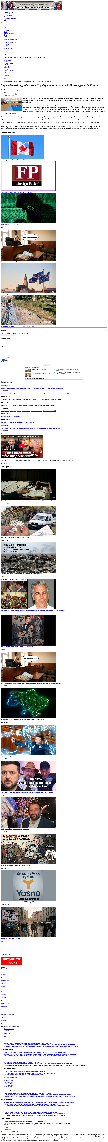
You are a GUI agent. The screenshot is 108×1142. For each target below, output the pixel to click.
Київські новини (9, 33)
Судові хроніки (8, 15)
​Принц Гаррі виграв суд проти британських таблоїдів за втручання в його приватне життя (31, 1104)
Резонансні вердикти (10, 18)
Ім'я (2, 341)
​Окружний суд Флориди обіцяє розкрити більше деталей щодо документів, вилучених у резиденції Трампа (36, 1105)
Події (5, 32)
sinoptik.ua (10, 1026)
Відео (5, 35)
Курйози (6, 69)
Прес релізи (7, 1129)
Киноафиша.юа (35, 367)
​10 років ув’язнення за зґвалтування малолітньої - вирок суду (23, 1062)
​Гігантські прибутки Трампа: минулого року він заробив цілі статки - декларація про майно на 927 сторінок (37, 1123)
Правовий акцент (9, 14)
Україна (6, 29)
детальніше (4, 463)
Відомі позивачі (8, 41)
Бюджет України (9, 63)
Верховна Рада (8, 45)
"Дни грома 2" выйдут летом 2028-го (39, 369)
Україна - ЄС (7, 61)
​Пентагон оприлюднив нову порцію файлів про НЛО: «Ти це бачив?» (25, 1121)
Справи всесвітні (9, 12)
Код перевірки (5, 357)
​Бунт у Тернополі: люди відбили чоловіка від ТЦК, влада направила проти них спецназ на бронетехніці (35, 1055)
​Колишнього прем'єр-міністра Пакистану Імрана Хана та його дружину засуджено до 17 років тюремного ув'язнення (39, 1096)
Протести (7, 66)
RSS (5, 20)
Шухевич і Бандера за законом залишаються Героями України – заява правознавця (29, 1073)
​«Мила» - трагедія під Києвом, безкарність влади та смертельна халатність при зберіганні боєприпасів (35, 1052)
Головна (6, 26)
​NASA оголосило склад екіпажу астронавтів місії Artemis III (22, 1124)
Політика (6, 30)
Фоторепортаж (8, 48)
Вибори (6, 64)
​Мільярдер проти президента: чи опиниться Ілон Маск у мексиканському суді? (28, 1093)
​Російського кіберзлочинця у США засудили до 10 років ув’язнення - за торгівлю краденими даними (34, 1115)
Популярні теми (8, 44)
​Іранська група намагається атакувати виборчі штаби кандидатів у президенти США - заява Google (34, 1113)
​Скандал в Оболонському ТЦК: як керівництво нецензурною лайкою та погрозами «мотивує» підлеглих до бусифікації (40, 1054)
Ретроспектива (8, 47)
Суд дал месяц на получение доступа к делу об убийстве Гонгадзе (23, 1074)
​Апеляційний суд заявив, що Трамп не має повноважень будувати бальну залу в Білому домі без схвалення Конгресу (39, 1044)
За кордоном (7, 60)
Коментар (3, 351)
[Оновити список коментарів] (106, 330)
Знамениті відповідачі (10, 39)
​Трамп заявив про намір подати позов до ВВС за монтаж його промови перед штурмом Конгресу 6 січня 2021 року (39, 1102)
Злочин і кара (8, 17)
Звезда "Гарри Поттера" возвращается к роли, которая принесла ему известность (41, 374)
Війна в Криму (8, 70)
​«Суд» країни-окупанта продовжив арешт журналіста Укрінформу (24, 1071)
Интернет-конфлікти (10, 42)
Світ (5, 27)
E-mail (2, 346)
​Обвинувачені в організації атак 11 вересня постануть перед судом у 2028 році (27, 1043)
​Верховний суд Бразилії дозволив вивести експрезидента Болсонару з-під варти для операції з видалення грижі (37, 1094)
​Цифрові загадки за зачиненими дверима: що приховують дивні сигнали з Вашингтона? (30, 1112)
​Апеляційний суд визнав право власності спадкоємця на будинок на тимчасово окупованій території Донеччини (38, 1063)
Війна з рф (7, 72)
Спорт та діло (8, 36)
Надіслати (46, 365)
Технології (7, 67)
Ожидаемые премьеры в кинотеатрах (34, 378)
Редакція (6, 1127)
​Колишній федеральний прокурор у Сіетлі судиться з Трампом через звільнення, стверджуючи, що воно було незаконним (41, 1046)
